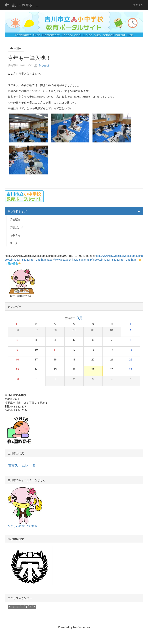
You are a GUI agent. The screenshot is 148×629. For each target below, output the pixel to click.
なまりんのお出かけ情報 (22, 526)
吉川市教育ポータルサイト (28, 4)
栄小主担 (43, 65)
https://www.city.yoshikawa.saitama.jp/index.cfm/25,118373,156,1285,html (91, 259)
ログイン (138, 5)
